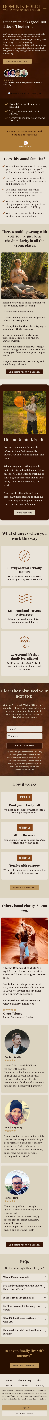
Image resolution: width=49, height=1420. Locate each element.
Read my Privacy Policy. (35, 1399)
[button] (44, 7)
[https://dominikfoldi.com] (21, 7)
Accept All (24, 1408)
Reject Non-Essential (24, 1414)
